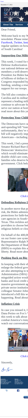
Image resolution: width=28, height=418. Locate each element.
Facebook (7, 42)
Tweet (2, 1)
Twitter (18, 42)
